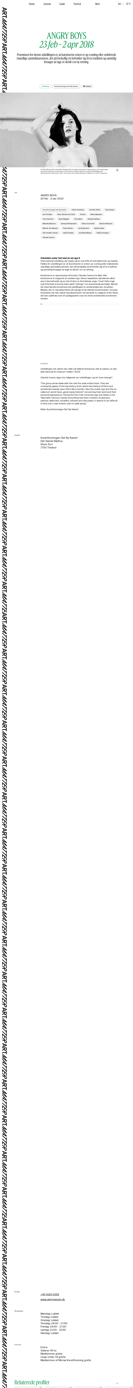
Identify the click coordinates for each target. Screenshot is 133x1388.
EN (123, 3)
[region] (66, 870)
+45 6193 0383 (50, 1294)
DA (119, 3)
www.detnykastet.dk (53, 1299)
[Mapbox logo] (5, 1285)
